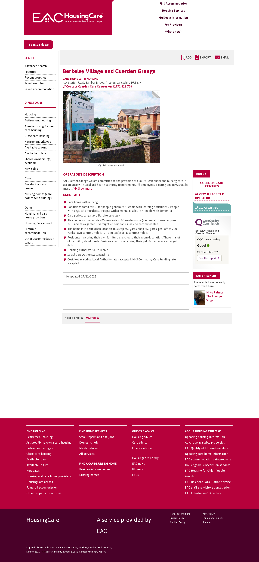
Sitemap (207, 522)
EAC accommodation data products (208, 459)
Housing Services (173, 10)
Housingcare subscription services (207, 465)
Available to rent (36, 147)
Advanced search (36, 65)
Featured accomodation (42, 487)
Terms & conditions (180, 513)
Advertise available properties (205, 442)
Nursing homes (89, 474)
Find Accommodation (174, 3)
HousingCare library (145, 458)
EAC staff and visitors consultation (207, 487)
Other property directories (43, 493)
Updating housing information (205, 436)
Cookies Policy (177, 522)
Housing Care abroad (38, 223)
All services (87, 453)
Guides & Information (173, 17)
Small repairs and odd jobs (96, 436)
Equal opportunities (213, 518)
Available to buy (35, 153)
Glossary (137, 469)
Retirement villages (38, 141)
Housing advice (142, 436)
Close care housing (37, 135)
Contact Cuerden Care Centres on (99, 86)
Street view (74, 317)
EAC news (138, 463)
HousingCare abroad (39, 481)
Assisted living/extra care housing (49, 442)
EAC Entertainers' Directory (203, 493)
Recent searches (35, 77)
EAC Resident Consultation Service (208, 481)
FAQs (135, 474)
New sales (31, 168)
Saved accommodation (39, 89)
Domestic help (88, 442)
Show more (84, 188)
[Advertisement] (204, 113)
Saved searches (35, 83)
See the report (207, 258)
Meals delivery (89, 448)
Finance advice (142, 448)
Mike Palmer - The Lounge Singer (215, 296)
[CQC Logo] (207, 225)
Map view (92, 317)
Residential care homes (94, 469)
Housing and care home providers (48, 476)
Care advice (140, 442)
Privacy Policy (177, 518)
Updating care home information (206, 453)
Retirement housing (38, 120)
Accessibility (209, 513)
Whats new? (173, 31)
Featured (30, 71)
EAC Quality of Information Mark (206, 448)
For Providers (174, 24)
